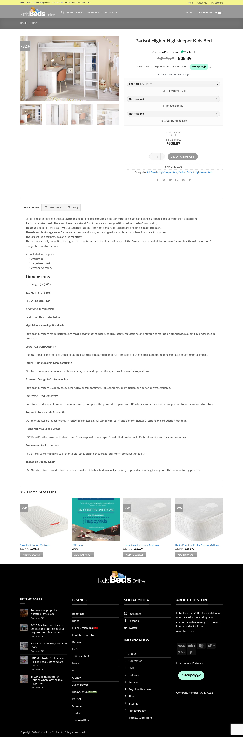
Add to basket (182, 156)
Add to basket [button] (31, 555)
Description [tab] (31, 207)
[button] (62, 12)
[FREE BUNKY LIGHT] (173, 84)
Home (190, 2)
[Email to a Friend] (177, 180)
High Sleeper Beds (168, 172)
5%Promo (77, 545)
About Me (202, 2)
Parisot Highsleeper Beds (199, 172)
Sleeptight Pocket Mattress (35, 545)
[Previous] (26, 68)
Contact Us (109, 12)
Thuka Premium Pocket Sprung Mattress (197, 545)
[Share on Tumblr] (190, 180)
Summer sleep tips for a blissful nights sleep (45, 612)
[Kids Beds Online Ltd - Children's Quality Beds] (38, 12)
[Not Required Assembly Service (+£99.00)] (173, 99)
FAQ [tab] (75, 207)
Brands (92, 12)
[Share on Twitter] (170, 180)
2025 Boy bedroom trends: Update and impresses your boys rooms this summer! (47, 629)
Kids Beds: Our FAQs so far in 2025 (49, 645)
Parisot (182, 172)
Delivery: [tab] (56, 207)
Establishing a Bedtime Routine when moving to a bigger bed (47, 680)
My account (217, 2)
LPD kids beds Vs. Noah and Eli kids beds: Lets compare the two (48, 661)
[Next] (112, 68)
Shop (79, 12)
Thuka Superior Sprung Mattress (141, 545)
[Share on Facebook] (157, 180)
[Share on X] (164, 180)
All (148, 172)
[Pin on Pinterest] (183, 180)
